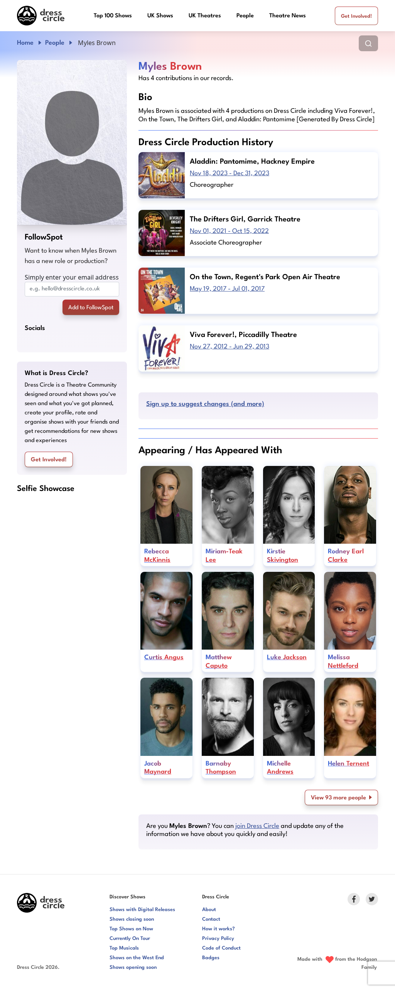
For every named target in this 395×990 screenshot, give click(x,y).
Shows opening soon (133, 967)
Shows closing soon (132, 919)
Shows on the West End (137, 957)
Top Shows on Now (131, 928)
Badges (210, 957)
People (245, 16)
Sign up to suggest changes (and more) (205, 404)
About (209, 909)
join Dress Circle (257, 826)
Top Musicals (124, 948)
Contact (211, 919)
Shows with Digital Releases (142, 909)
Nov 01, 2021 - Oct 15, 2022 (229, 231)
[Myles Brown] (72, 142)
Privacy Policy (218, 938)
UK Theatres (205, 16)
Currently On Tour (130, 938)
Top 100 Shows (113, 16)
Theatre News (287, 16)
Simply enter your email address (72, 277)
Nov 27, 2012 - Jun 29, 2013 (229, 346)
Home (25, 43)
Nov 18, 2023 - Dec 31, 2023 (229, 173)
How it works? (218, 928)
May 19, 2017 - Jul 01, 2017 (227, 289)
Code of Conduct (221, 948)
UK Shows (160, 16)
